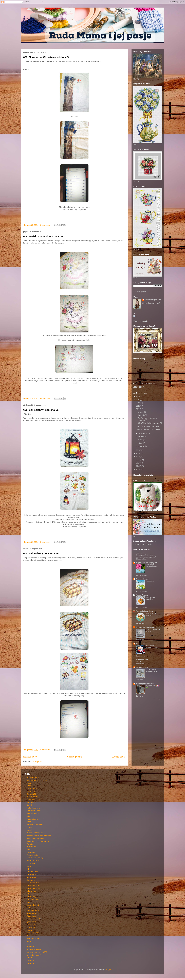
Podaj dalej (31, 852)
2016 (138, 463)
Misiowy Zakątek (142, 579)
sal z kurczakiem (33, 899)
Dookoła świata (32, 797)
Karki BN (30, 805)
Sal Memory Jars (33, 883)
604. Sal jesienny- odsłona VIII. (41, 553)
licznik (29, 822)
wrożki (29, 941)
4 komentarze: (45, 750)
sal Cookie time (32, 874)
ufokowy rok (31, 930)
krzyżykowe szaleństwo (145, 627)
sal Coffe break (32, 872)
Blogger (108, 969)
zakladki (30, 958)
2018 (138, 456)
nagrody (29, 830)
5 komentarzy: (45, 542)
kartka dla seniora (33, 808)
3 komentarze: (45, 225)
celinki (29, 786)
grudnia (141, 412)
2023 (138, 403)
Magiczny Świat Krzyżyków (146, 563)
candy (29, 783)
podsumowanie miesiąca (35, 858)
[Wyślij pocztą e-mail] (55, 225)
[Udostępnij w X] (60, 225)
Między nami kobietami (35, 824)
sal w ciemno (31, 891)
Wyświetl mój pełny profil (151, 303)
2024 (138, 400)
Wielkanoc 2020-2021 (34, 938)
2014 (138, 469)
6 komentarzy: (45, 398)
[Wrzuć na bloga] (57, 225)
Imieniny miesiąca (33, 799)
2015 (138, 466)
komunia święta (32, 819)
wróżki (29, 944)
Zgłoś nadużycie (140, 321)
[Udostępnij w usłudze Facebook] (62, 225)
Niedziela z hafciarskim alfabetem (39, 836)
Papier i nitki (141, 643)
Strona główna (74, 756)
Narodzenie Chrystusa (35, 833)
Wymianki (30, 947)
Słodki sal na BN (33, 905)
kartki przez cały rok (34, 811)
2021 (138, 409)
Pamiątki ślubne (32, 847)
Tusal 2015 (31, 924)
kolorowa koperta (33, 813)
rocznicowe (31, 863)
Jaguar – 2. (140, 662)
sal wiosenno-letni (33, 894)
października (143, 433)
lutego (140, 443)
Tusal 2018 (31, 927)
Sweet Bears (31, 913)
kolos (28, 816)
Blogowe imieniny (33, 777)
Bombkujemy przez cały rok (37, 780)
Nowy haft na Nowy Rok (35, 838)
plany (28, 849)
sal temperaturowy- (33, 888)
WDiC (29, 936)
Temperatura (31, 916)
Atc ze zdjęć (150, 581)
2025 (138, 396)
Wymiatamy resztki (34, 949)
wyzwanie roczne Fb (34, 955)
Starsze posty (118, 756)
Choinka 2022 (31, 791)
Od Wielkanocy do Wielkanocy (38, 841)
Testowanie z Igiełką (34, 919)
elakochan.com (142, 660)
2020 (138, 450)
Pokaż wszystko (157, 698)
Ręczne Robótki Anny (144, 611)
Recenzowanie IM (33, 861)
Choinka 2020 (31, 788)
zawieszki (30, 963)
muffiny (29, 827)
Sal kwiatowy (31, 877)
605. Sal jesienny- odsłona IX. (41, 409)
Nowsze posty (30, 756)
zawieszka (30, 961)
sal (28, 869)
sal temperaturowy (33, 886)
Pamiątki (30, 844)
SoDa (29, 908)
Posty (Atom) (37, 762)
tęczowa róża (31, 922)
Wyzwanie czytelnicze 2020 (37, 952)
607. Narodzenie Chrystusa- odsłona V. (46, 57)
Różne (29, 866)
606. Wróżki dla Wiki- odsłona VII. (43, 236)
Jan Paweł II (31, 802)
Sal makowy (31, 880)
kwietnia (141, 437)
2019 (138, 453)
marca (140, 440)
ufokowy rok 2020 (33, 933)
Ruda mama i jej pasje (143, 544)
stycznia (141, 446)
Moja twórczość (142, 667)
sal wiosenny (31, 897)
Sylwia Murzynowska (153, 300)
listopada (141, 415)
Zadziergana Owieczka (145, 683)
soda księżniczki (33, 911)
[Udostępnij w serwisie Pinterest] (64, 225)
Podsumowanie (32, 855)
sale (28, 902)
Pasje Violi (140, 553)
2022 (138, 406)
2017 (138, 460)
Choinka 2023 (31, 794)
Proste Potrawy (142, 595)
